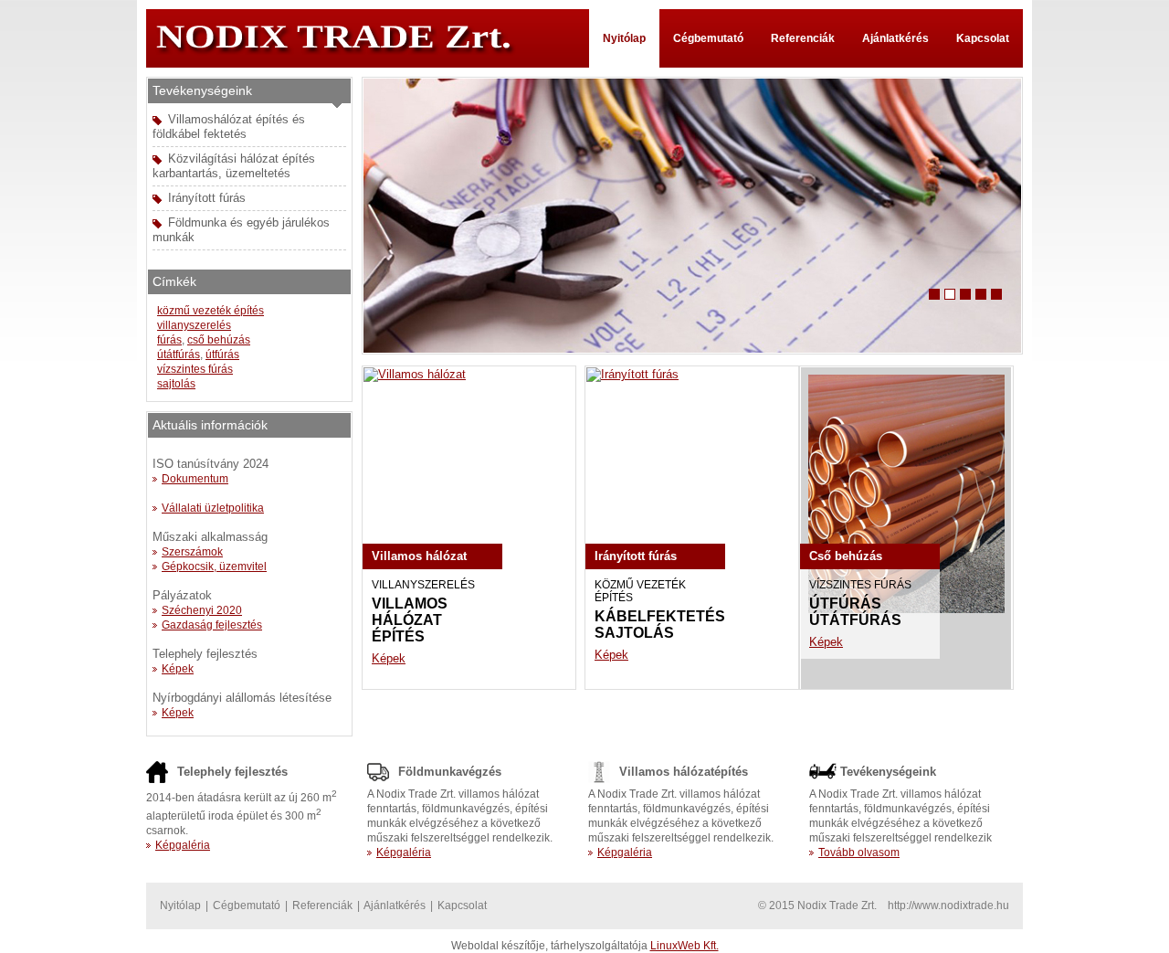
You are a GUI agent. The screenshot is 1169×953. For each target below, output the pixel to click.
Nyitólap (624, 38)
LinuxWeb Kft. (684, 945)
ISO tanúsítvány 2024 (211, 464)
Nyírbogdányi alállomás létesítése (242, 697)
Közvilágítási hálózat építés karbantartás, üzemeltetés (234, 166)
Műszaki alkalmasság (210, 537)
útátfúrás (178, 354)
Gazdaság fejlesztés (212, 625)
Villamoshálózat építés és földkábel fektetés (229, 126)
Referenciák (803, 38)
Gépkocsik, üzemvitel (214, 566)
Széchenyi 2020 (202, 610)
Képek (388, 658)
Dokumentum (195, 478)
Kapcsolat (982, 38)
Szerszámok (192, 551)
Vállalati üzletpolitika (213, 508)
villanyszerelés (194, 325)
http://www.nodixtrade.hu (948, 905)
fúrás (169, 340)
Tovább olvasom (859, 852)
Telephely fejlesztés (205, 654)
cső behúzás (218, 340)
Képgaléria (182, 845)
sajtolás (176, 383)
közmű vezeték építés (210, 310)
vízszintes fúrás (195, 369)
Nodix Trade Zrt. (351, 38)
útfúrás (222, 354)
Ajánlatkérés (895, 38)
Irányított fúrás (207, 198)
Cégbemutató (708, 38)
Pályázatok (182, 595)
